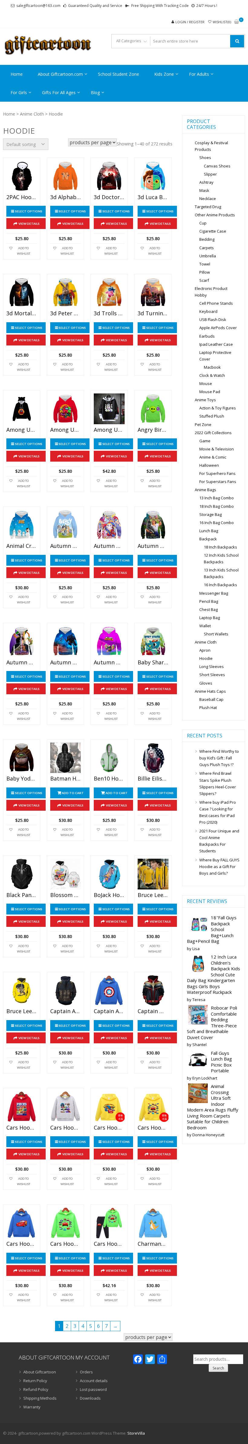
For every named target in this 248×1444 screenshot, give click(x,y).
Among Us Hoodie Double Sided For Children (65, 430)
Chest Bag (208, 609)
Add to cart (73, 793)
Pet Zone (203, 424)
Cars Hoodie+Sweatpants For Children (109, 1244)
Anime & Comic (212, 457)
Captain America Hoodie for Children (109, 1011)
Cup (203, 223)
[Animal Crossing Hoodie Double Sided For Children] (21, 525)
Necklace (207, 198)
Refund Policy (35, 1389)
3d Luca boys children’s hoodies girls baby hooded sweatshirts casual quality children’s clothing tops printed (153, 197)
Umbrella (207, 256)
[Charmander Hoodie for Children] (153, 1223)
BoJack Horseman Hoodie (109, 895)
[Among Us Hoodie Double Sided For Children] (65, 408)
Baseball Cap (211, 699)
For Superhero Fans (217, 473)
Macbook (212, 367)
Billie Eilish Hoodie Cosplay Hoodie (153, 778)
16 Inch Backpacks (220, 584)
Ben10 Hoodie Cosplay (109, 778)
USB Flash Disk (212, 319)
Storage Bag (210, 514)
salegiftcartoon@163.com (38, 5)
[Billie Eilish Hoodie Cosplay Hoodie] (153, 758)
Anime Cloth (32, 114)
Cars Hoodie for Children (21, 1127)
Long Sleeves (211, 666)
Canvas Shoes (217, 166)
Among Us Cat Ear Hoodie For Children (21, 430)
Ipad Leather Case (216, 344)
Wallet (205, 625)
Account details (94, 1380)
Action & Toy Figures (217, 408)
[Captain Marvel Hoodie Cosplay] (153, 990)
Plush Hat (208, 707)
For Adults (199, 74)
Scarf (204, 280)
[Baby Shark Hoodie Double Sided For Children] (153, 641)
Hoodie (206, 658)
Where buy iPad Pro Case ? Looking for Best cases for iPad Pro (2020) (217, 812)
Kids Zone (164, 74)
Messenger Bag (213, 593)
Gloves (205, 683)
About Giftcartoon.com (60, 74)
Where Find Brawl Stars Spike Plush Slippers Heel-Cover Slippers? (217, 783)
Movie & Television (216, 449)
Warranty (32, 1407)
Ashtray (206, 182)
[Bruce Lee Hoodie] (21, 990)
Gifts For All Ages (59, 92)
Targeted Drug (208, 206)
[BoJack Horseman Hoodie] (109, 874)
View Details (29, 223)
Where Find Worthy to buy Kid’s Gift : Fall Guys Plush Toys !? (219, 758)
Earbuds (207, 336)
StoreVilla (136, 1433)
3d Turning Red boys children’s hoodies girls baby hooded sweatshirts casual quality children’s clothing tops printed (153, 313)
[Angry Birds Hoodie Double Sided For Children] (153, 408)
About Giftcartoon (39, 1372)
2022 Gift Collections (213, 432)
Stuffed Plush (211, 416)
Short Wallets (216, 634)
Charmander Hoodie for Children (153, 1244)
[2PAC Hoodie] (21, 176)
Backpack (208, 539)
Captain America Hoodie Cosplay (65, 1011)
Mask (204, 190)
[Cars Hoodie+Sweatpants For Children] (109, 1223)
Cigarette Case (212, 231)
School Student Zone (118, 74)
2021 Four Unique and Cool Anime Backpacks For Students (219, 841)
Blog (95, 92)
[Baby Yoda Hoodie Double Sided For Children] (21, 758)
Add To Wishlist (23, 250)
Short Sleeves (212, 674)
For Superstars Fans (217, 481)
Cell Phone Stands (216, 303)
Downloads (90, 1398)
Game (204, 441)
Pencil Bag (208, 601)
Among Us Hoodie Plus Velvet (109, 430)
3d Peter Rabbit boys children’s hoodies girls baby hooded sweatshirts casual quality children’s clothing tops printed (65, 313)
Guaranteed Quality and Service (95, 5)
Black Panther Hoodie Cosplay (21, 895)
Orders (86, 1372)
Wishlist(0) (222, 22)
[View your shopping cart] (236, 22)
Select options (28, 211)
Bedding (206, 239)
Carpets (206, 247)
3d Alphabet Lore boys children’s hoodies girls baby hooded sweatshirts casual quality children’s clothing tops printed (65, 197)
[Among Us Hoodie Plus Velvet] (109, 408)
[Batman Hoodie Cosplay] (65, 758)
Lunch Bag (208, 530)
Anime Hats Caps (210, 691)
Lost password (93, 1389)
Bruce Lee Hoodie (21, 1011)
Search (218, 1368)
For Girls (19, 92)
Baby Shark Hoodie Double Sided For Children (153, 662)
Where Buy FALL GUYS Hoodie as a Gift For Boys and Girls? (219, 866)
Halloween (209, 465)
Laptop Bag (209, 617)
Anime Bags (205, 489)
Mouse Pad (209, 391)
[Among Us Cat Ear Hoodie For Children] (21, 408)
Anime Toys (205, 399)
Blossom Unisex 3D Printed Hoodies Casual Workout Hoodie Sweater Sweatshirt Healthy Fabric (65, 895)
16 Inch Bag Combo (216, 522)
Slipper (210, 174)
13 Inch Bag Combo (216, 498)
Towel (204, 264)
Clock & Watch (212, 375)
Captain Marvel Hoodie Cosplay (153, 1011)
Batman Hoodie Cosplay (65, 778)
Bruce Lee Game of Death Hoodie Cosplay (153, 895)
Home (17, 74)
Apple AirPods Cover (218, 327)
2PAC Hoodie (21, 197)
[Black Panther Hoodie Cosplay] (21, 874)
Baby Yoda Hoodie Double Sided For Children (21, 778)
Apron (204, 650)
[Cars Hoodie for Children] (21, 1106)
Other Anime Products (215, 215)
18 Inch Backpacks (220, 547)
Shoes (205, 157)
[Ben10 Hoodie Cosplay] (109, 758)
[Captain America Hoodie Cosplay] (65, 990)
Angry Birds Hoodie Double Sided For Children (153, 430)
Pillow (204, 272)
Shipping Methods (40, 1398)
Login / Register (189, 22)
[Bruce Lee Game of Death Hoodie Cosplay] (153, 874)
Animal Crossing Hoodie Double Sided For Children (21, 546)
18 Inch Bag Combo (216, 506)
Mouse (205, 383)
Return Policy (35, 1380)
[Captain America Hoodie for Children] (109, 990)
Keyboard (208, 311)
